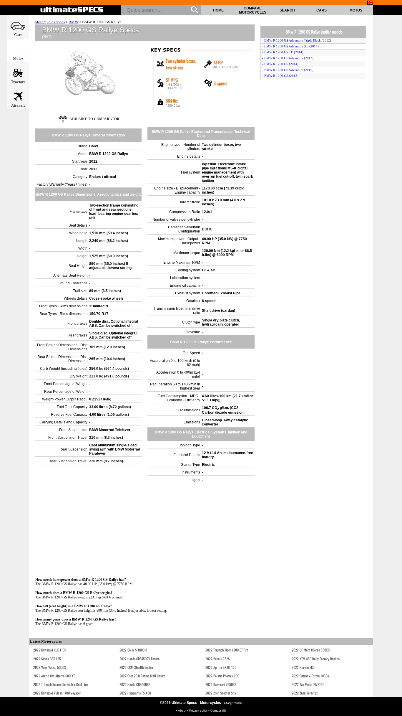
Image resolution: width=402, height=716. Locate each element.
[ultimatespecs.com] (72, 10)
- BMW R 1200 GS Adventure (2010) (287, 70)
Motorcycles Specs (50, 22)
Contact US (218, 710)
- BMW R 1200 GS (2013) (280, 75)
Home (218, 10)
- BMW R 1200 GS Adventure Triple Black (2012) (296, 40)
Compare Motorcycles (252, 10)
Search (287, 10)
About (182, 710)
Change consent (233, 703)
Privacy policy (198, 710)
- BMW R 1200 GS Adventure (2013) (287, 58)
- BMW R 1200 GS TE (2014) (282, 52)
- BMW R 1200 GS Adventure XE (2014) (290, 46)
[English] (370, 3)
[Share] (395, 186)
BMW (73, 22)
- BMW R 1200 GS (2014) (280, 64)
